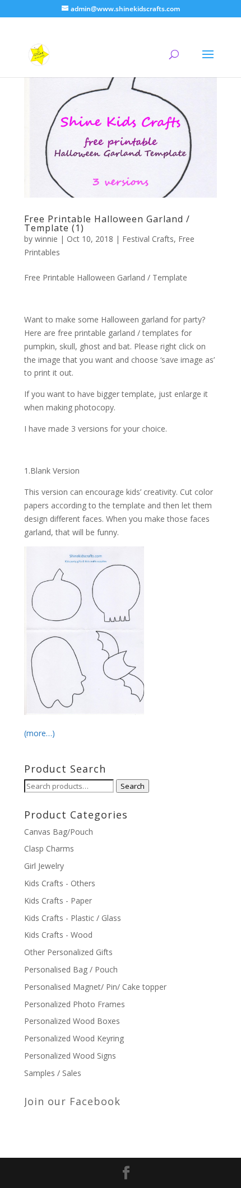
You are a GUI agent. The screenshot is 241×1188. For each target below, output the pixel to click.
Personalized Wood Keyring (74, 1038)
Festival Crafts (148, 238)
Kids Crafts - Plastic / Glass (72, 918)
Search (133, 786)
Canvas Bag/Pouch (58, 831)
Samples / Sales (52, 1073)
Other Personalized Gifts (68, 952)
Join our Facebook (72, 1101)
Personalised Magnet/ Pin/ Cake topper (95, 986)
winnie (46, 238)
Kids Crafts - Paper (58, 900)
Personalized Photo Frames (74, 1004)
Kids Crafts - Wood (58, 934)
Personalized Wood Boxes (72, 1021)
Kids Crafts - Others (59, 883)
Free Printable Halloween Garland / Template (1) (107, 223)
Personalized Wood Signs (70, 1055)
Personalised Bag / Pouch (71, 969)
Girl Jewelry (44, 865)
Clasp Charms (49, 848)
